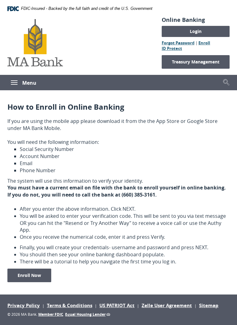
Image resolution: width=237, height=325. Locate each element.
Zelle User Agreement (167, 305)
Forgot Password (178, 43)
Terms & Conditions (69, 305)
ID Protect (172, 48)
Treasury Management (195, 62)
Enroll (204, 43)
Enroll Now (34, 275)
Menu (29, 82)
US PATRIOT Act (117, 305)
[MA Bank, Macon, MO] (35, 42)
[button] (226, 82)
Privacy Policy (23, 305)
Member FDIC (50, 314)
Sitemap (208, 305)
